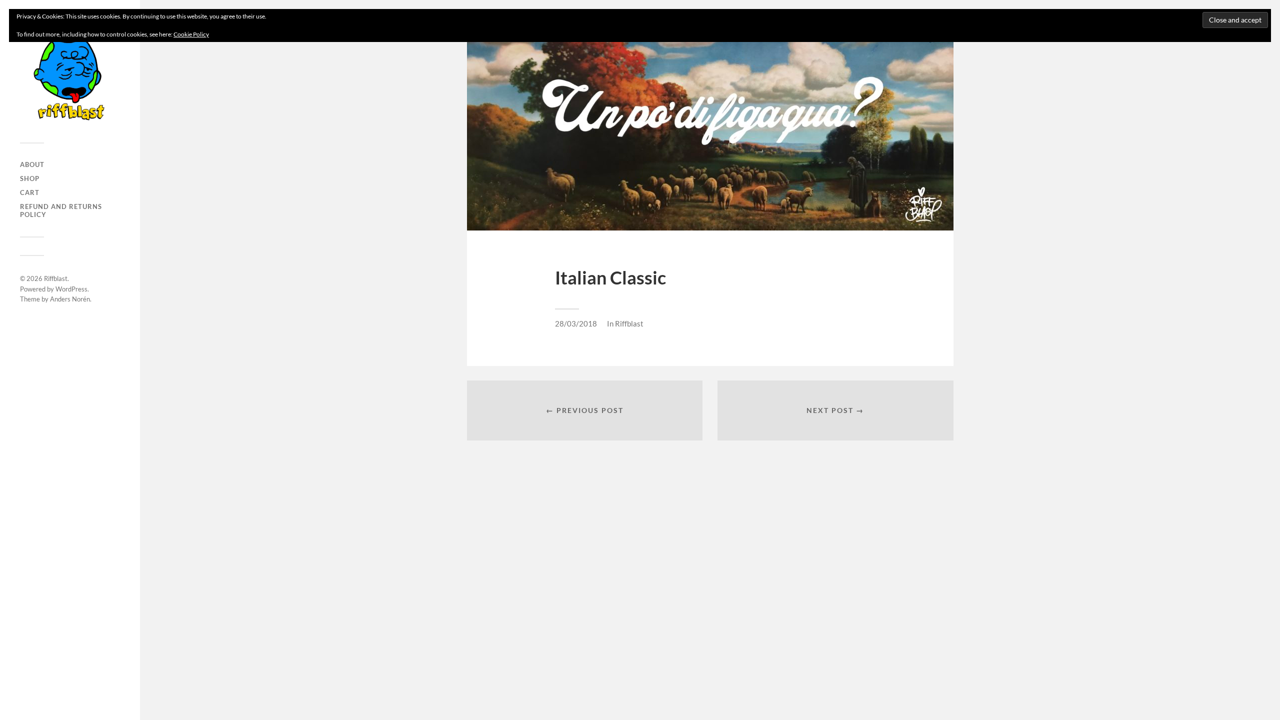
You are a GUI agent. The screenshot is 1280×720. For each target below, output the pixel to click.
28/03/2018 (576, 323)
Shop (30, 178)
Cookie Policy (191, 34)
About (32, 164)
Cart (30, 192)
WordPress (72, 289)
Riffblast (56, 278)
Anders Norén (70, 299)
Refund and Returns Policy (61, 210)
